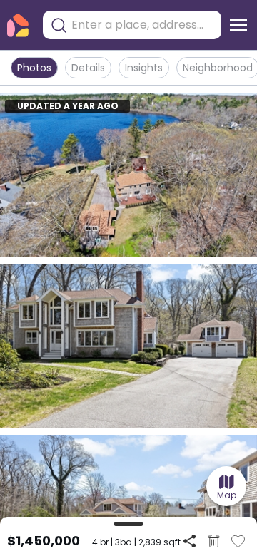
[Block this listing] (214, 541)
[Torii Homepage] (18, 25)
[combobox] (142, 25)
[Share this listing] (189, 540)
